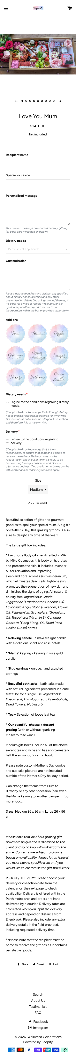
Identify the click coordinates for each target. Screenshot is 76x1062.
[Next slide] (60, 101)
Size (38, 480)
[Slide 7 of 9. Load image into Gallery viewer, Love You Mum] (46, 101)
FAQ (38, 1013)
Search (38, 994)
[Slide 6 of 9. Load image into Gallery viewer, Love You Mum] (42, 101)
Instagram (40, 1028)
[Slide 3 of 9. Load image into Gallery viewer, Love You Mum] (30, 101)
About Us (38, 1000)
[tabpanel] (38, 54)
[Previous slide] (16, 101)
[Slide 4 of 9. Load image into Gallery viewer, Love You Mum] (34, 101)
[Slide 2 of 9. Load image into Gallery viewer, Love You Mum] (26, 101)
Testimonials (38, 1007)
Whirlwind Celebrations (44, 1037)
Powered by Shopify (38, 1042)
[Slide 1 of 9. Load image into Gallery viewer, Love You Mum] (22, 101)
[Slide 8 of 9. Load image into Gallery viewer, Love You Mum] (50, 101)
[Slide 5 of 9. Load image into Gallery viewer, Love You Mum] (38, 101)
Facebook (40, 1022)
